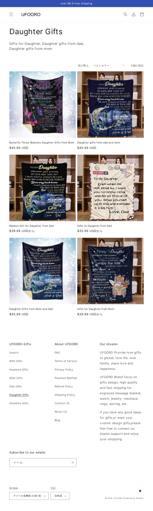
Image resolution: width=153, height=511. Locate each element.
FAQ (57, 352)
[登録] (72, 462)
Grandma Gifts (18, 403)
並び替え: (84, 65)
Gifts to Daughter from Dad (94, 225)
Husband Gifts (18, 369)
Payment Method (66, 378)
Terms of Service (66, 361)
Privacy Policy (64, 369)
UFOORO (118, 498)
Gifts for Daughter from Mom (95, 308)
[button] (11, 14)
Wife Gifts (15, 361)
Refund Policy (64, 386)
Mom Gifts (16, 378)
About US (61, 411)
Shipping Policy (65, 394)
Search (14, 352)
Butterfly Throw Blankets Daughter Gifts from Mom (41, 142)
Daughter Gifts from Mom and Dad (31, 308)
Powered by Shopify (133, 498)
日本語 (58, 495)
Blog (57, 420)
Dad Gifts (15, 386)
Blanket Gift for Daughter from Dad (31, 225)
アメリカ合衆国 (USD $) (27, 495)
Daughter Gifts (19, 394)
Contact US (62, 403)
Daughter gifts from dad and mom (98, 142)
